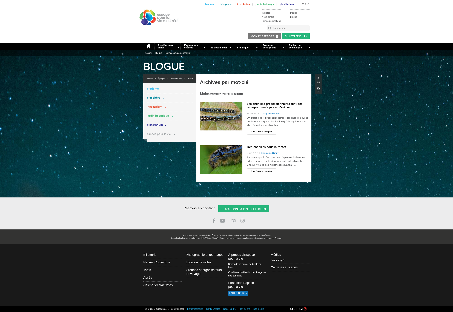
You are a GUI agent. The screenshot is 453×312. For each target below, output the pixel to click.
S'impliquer (243, 47)
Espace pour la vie (159, 134)
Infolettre (266, 13)
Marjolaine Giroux (271, 113)
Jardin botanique (265, 4)
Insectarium (244, 4)
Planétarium (155, 125)
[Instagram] (243, 220)
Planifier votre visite (165, 46)
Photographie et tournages (204, 254)
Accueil (148, 46)
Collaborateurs (176, 78)
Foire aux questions (271, 21)
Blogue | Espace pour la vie (156, 28)
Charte (190, 78)
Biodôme (210, 4)
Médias (293, 13)
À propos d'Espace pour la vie (241, 256)
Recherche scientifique (295, 46)
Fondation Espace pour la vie (241, 284)
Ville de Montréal (298, 309)
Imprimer (318, 89)
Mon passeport (262, 36)
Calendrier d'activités (158, 285)
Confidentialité (213, 309)
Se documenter (218, 47)
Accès (147, 277)
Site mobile (258, 309)
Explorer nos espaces (191, 46)
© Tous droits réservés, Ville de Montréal (164, 309)
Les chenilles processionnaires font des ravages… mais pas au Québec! (275, 105)
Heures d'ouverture (156, 262)
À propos (161, 78)
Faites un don (238, 293)
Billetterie (293, 36)
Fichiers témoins (195, 309)
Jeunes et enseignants (269, 46)
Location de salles (198, 262)
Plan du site (244, 309)
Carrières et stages (284, 267)
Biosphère (226, 4)
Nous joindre (268, 17)
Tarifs (147, 270)
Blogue (293, 17)
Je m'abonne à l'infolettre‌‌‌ (241, 209)
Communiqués (278, 260)
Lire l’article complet (261, 131)
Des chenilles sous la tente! (266, 147)
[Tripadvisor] (233, 219)
